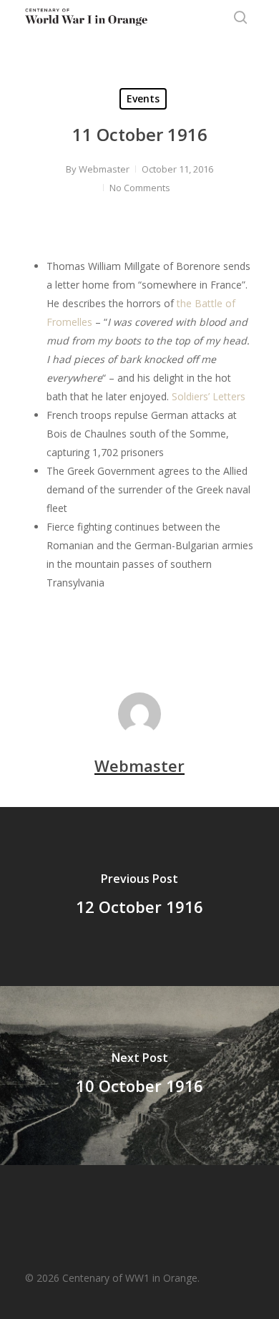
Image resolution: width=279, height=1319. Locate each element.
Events (143, 98)
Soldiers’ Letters (208, 396)
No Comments (139, 187)
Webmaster (104, 169)
